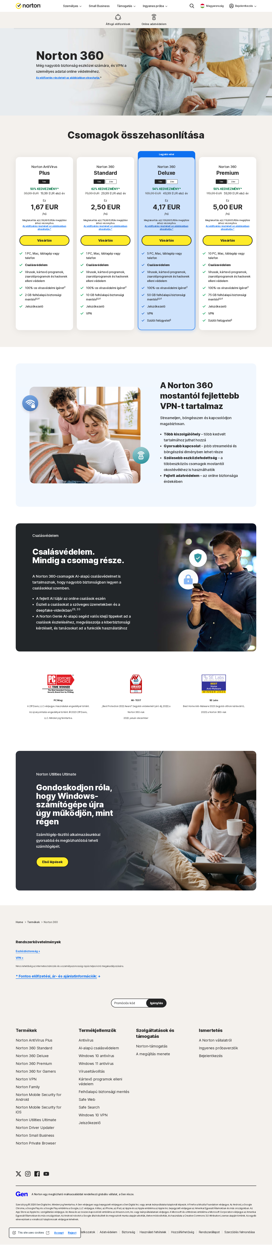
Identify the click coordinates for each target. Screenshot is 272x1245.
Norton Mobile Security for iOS (38, 1109)
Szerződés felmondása (239, 1232)
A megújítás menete (153, 1054)
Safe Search (89, 1107)
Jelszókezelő (89, 1123)
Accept (58, 1232)
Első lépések (52, 862)
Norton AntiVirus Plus (34, 1040)
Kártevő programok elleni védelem (100, 1081)
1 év (44, 182)
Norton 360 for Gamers (36, 1071)
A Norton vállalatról (215, 1040)
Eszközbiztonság (27, 951)
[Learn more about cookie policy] (47, 1233)
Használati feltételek (153, 1232)
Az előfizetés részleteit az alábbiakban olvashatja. (68, 77)
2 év (111, 182)
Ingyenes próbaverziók (218, 1048)
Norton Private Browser (36, 1143)
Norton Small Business (35, 1135)
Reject (72, 1232)
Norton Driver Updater (35, 1127)
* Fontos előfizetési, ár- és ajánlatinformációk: (56, 976)
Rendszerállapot (209, 1232)
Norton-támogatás (151, 1046)
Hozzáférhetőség (182, 1232)
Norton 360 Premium (34, 1063)
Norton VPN (26, 1079)
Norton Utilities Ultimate (36, 1120)
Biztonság (128, 1232)
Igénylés (156, 1003)
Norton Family (28, 1087)
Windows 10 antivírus (96, 1056)
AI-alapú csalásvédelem (99, 1048)
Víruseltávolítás (92, 1071)
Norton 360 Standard (34, 1048)
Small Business (99, 6)
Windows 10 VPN (93, 1115)
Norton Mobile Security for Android (38, 1097)
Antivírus (86, 1040)
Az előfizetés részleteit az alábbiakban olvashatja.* (44, 227)
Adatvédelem (108, 1232)
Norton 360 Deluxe (32, 1056)
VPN (18, 957)
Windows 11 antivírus (96, 1063)
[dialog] (45, 1233)
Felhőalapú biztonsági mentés (104, 1091)
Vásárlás (44, 240)
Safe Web (87, 1099)
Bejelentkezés (211, 1056)
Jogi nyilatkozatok (83, 1232)
